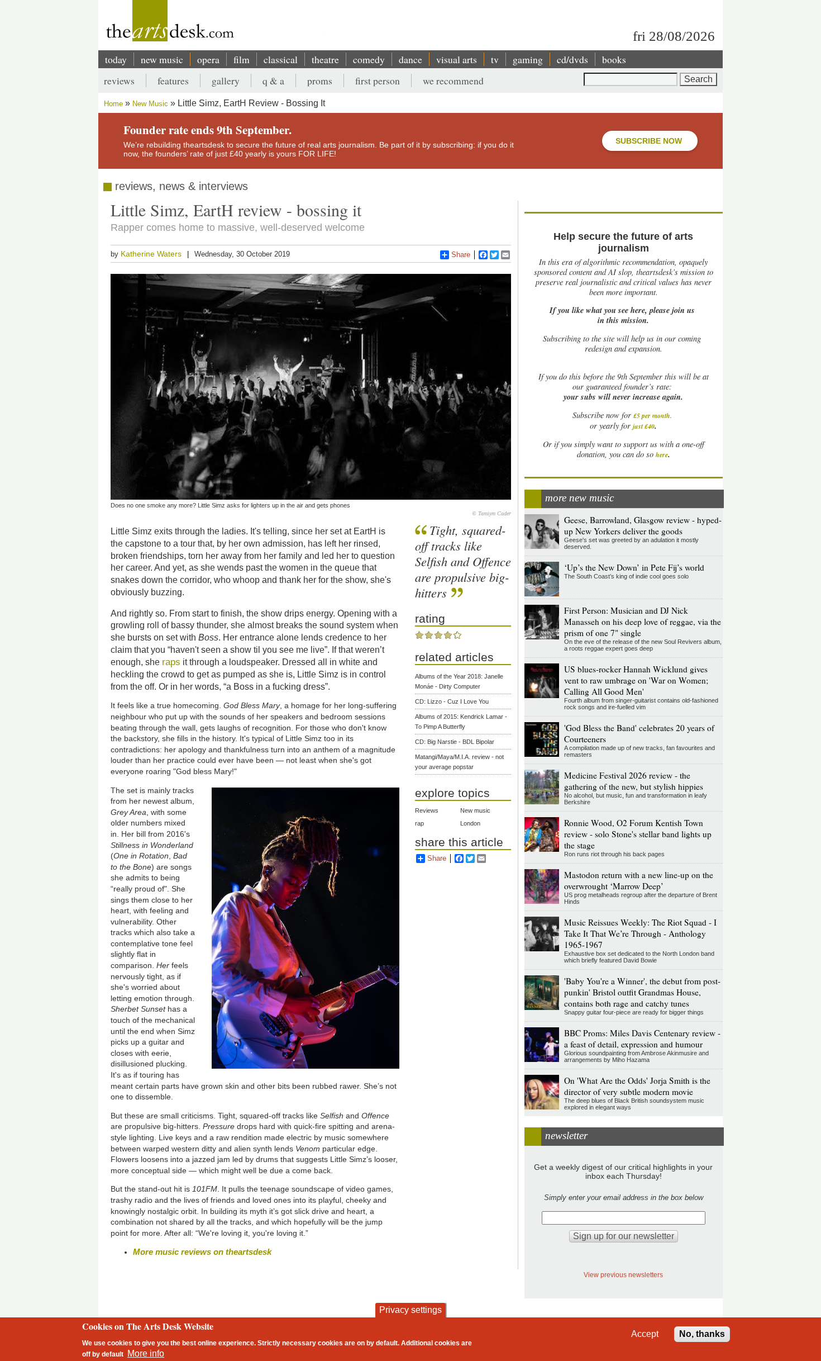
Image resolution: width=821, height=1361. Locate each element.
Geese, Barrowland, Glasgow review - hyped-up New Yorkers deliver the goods (643, 525)
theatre (325, 59)
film (241, 59)
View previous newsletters (623, 1274)
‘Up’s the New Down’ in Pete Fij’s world (634, 567)
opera (208, 59)
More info (145, 1353)
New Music (150, 103)
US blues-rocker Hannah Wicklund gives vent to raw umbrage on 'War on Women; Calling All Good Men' (636, 680)
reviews (119, 80)
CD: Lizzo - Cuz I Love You (452, 701)
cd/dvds (572, 59)
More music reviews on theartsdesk (202, 1251)
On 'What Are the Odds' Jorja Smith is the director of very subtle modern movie (637, 1086)
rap (419, 823)
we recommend (453, 80)
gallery (226, 80)
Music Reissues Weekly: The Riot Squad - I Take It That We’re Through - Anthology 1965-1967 (640, 933)
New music (475, 810)
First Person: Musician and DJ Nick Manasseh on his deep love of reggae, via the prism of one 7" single (642, 621)
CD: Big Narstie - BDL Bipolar (454, 741)
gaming (528, 59)
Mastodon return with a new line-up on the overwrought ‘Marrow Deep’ (638, 880)
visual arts (456, 59)
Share (460, 254)
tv (495, 59)
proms (319, 80)
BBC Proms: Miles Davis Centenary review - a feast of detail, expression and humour (642, 1038)
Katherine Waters (151, 253)
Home (113, 103)
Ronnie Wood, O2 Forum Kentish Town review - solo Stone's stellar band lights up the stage (638, 834)
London (470, 823)
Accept (644, 1334)
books (614, 59)
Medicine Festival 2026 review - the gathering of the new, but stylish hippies (633, 781)
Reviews (426, 810)
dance (410, 59)
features (173, 80)
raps (171, 661)
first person (377, 80)
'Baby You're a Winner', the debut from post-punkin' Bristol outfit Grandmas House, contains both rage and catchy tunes (642, 992)
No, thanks (702, 1334)
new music (162, 59)
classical (281, 59)
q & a (273, 80)
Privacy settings (410, 1310)
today (116, 59)
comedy (369, 59)
